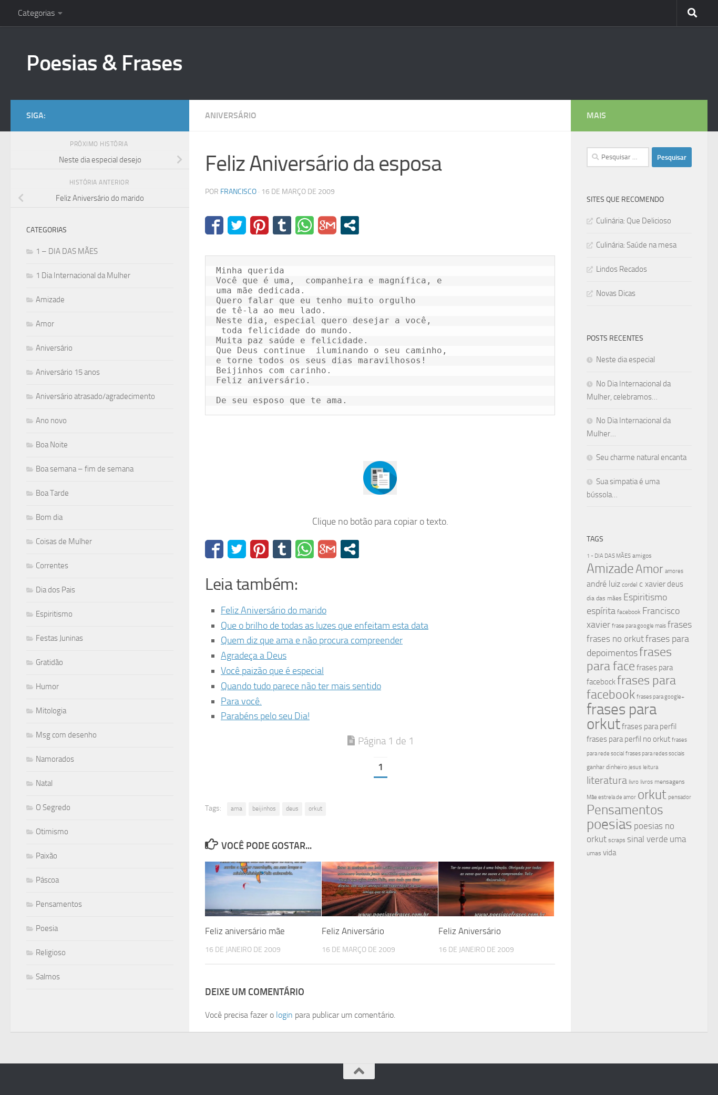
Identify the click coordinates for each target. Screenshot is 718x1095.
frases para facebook (631, 687)
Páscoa (47, 880)
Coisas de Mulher (64, 541)
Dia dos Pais (55, 590)
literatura (607, 780)
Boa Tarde (52, 493)
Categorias (36, 13)
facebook (629, 612)
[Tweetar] (237, 225)
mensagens (669, 781)
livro (634, 782)
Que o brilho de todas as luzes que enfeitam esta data (324, 625)
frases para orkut (622, 716)
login (284, 1015)
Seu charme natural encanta (641, 457)
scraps (616, 840)
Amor (45, 324)
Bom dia (49, 517)
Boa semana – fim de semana (85, 469)
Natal (44, 783)
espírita (601, 611)
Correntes (52, 565)
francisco (238, 191)
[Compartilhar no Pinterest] (259, 225)
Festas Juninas (59, 638)
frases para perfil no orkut (628, 739)
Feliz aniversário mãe (245, 931)
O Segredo (53, 807)
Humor (47, 686)
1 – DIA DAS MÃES (67, 251)
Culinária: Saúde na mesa (636, 245)
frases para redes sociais (654, 753)
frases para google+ (660, 696)
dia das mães (604, 598)
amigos (642, 555)
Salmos (48, 976)
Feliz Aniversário (353, 931)
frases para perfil (649, 726)
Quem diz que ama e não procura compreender (312, 640)
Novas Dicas (615, 293)
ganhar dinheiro (607, 767)
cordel (630, 584)
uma (678, 839)
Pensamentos (59, 904)
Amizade (50, 299)
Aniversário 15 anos (68, 372)
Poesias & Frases (104, 63)
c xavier (652, 584)
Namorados (55, 759)
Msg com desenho (66, 735)
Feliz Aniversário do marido (273, 610)
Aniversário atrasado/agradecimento (95, 396)
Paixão (46, 856)
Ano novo (51, 420)
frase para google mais (639, 625)
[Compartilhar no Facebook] (214, 225)
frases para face (629, 658)
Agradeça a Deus (253, 655)
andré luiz (603, 584)
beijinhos (264, 808)
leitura (650, 767)
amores (674, 571)
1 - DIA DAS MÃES (609, 555)
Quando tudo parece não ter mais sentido (301, 686)
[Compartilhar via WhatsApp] (304, 225)
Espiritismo (54, 614)
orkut (315, 808)
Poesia (47, 928)
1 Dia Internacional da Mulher (83, 275)
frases (680, 624)
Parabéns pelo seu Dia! (265, 716)
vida (609, 852)
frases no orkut (615, 639)
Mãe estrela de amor (611, 797)
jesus (635, 767)
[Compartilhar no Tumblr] (282, 225)
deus (292, 808)
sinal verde (647, 839)
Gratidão (49, 662)
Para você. (241, 701)
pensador (679, 797)
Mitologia (51, 710)
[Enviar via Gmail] (327, 225)
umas (594, 853)
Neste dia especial (625, 359)
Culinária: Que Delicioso (633, 221)
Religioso (51, 952)
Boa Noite (52, 444)
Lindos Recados (621, 269)
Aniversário (231, 115)
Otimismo (52, 831)
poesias (609, 824)
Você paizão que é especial (272, 671)
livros (646, 782)
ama (236, 808)
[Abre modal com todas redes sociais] (350, 225)
